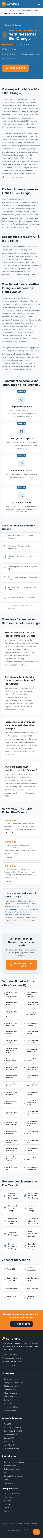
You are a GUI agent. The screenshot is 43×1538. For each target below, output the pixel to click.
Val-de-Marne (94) (11, 1434)
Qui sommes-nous (11, 1469)
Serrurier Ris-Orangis (13, 25)
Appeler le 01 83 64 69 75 (23, 964)
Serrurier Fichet (10, 1410)
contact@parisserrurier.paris (15, 1358)
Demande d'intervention (13, 1476)
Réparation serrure (11, 1393)
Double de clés (10, 1389)
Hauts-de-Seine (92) (12, 1427)
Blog (5, 1472)
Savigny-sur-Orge (12, 912)
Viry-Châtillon (20, 915)
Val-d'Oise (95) (10, 1445)
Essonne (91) (9, 1438)
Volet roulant (9, 1403)
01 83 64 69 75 (17, 68)
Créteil (6, 1511)
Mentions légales (14, 1530)
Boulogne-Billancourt (12, 1494)
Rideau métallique (11, 1407)
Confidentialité (29, 1530)
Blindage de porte (11, 1386)
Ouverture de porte (11, 1379)
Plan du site (8, 1483)
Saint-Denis (8, 1497)
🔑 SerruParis (11, 1338)
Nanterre (7, 1504)
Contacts (7, 1479)
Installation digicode (12, 1396)
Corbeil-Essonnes (25, 909)
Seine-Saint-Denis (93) (13, 1431)
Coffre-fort (8, 1400)
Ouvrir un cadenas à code (14, 1462)
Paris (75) (7, 1424)
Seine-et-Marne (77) (12, 1448)
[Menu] (38, 3)
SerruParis (11, 3)
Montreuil (7, 1501)
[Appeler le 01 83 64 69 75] (36, 1532)
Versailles (7, 1508)
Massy (35, 909)
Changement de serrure (13, 1382)
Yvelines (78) (9, 1441)
